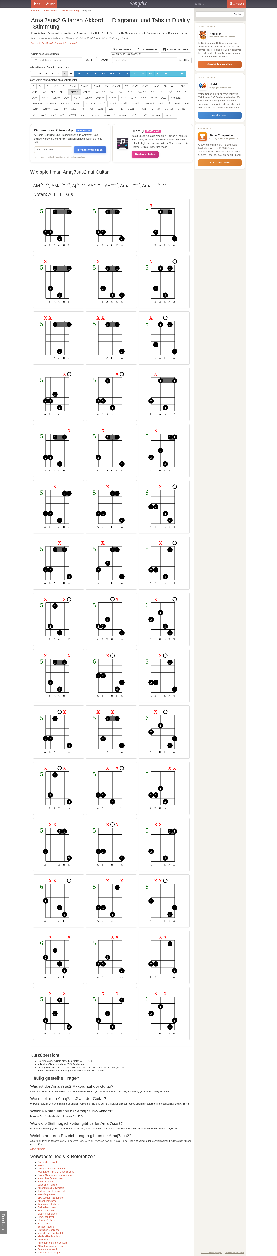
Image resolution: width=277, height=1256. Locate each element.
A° (64, 86)
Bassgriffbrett (44, 1223)
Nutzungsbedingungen (211, 1252)
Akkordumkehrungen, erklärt (52, 1243)
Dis (142, 73)
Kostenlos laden (145, 154)
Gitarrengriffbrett (46, 1217)
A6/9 (183, 86)
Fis (158, 73)
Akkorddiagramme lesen (50, 1246)
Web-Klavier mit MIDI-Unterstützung (56, 1172)
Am (40, 86)
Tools (52, 4)
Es (95, 73)
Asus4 (97, 86)
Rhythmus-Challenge (49, 1230)
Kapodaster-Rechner (48, 1204)
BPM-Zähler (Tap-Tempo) (51, 1198)
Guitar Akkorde (50, 10)
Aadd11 (156, 115)
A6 (165, 86)
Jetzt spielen (219, 115)
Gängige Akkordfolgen (49, 1252)
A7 (44, 92)
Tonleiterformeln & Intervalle (52, 1191)
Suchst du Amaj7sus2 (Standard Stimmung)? (54, 43)
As (120, 73)
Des (88, 73)
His (182, 73)
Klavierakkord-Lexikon (49, 1236)
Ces (79, 73)
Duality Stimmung (70, 10)
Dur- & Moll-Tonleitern (49, 1162)
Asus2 (73, 86)
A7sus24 (90, 103)
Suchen (89, 60)
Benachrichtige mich (90, 149)
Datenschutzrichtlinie (75, 157)
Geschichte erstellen (219, 64)
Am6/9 (122, 115)
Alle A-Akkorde (37, 1149)
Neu (39, 4)
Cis (134, 73)
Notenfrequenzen (47, 1194)
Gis (166, 73)
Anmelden (238, 3)
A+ (48, 86)
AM (35, 91)
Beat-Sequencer (46, 1210)
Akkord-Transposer (47, 1201)
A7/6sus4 (37, 103)
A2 (126, 86)
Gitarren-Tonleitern (47, 1214)
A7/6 (163, 98)
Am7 (56, 97)
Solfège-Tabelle (46, 1226)
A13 (144, 115)
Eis (150, 73)
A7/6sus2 (176, 98)
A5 (106, 86)
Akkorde (35, 10)
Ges (112, 73)
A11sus (95, 115)
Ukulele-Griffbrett (46, 1220)
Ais (174, 73)
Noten (41, 1165)
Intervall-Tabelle (46, 1181)
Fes (104, 73)
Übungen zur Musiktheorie (51, 1168)
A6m (173, 86)
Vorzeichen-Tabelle (47, 1185)
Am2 (156, 86)
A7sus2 (77, 103)
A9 (133, 115)
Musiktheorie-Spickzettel (50, 1233)
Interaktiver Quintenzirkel (50, 1178)
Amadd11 (170, 115)
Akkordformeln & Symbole (51, 1188)
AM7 (45, 97)
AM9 (181, 109)
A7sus (149, 103)
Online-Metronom (47, 1207)
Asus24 (116, 86)
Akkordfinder (44, 1239)
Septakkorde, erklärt (48, 1249)
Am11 (155, 109)
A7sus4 (65, 103)
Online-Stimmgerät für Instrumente (55, 1175)
